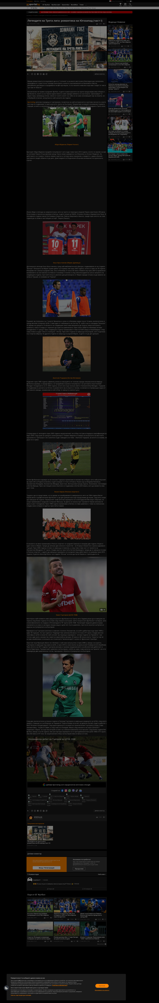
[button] (6, 988)
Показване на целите (102, 990)
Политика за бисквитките (59, 985)
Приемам (102, 986)
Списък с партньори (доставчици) (21, 995)
